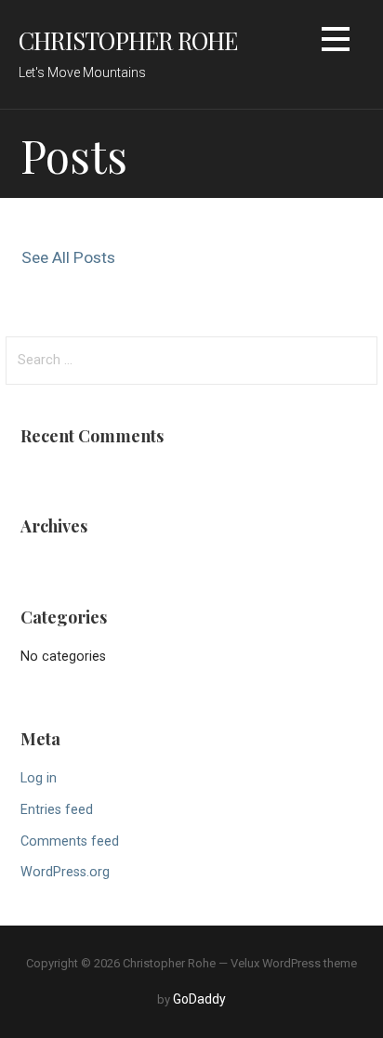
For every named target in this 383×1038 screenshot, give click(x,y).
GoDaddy (199, 999)
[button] (335, 42)
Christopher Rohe (128, 40)
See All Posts (68, 257)
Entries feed (56, 810)
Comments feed (69, 841)
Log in (38, 778)
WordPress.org (65, 872)
